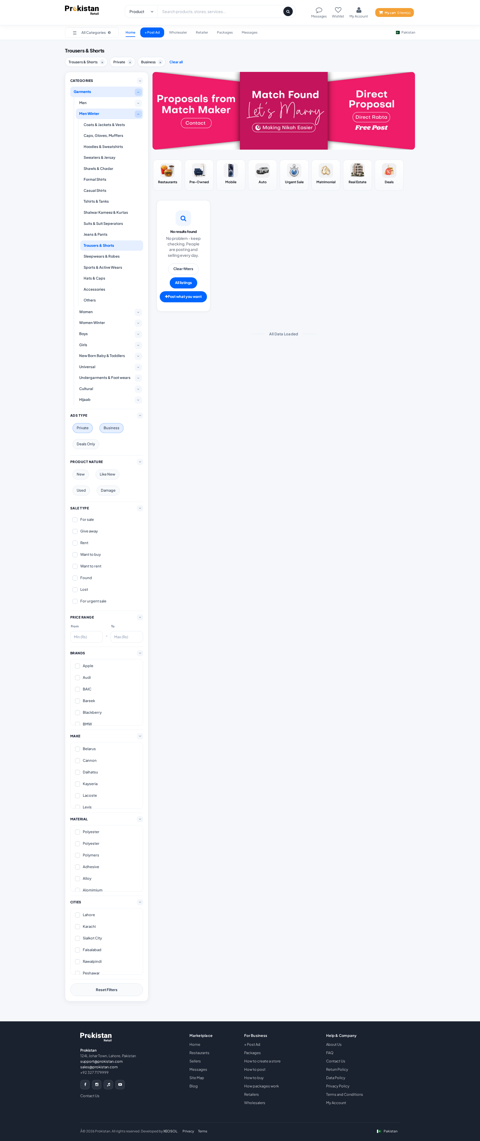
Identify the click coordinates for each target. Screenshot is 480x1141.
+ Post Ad (152, 32)
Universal (87, 367)
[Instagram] (96, 1084)
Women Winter (92, 322)
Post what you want (185, 296)
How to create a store (262, 1061)
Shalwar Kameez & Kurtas (106, 212)
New (81, 474)
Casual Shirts (95, 190)
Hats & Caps (94, 278)
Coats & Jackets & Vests (104, 124)
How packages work (261, 1086)
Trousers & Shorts (99, 245)
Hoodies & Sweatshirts (103, 146)
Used (81, 490)
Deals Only (86, 444)
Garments (82, 91)
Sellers (195, 1061)
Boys (83, 333)
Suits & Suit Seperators (103, 223)
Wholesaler (178, 32)
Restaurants (199, 1052)
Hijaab (85, 399)
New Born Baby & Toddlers (102, 355)
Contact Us (89, 1096)
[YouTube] (120, 1084)
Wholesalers (254, 1102)
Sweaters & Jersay (99, 157)
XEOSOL (170, 1131)
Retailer (202, 32)
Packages (225, 32)
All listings (183, 282)
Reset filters (107, 989)
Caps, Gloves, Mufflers (103, 135)
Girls (83, 345)
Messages (250, 32)
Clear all (176, 62)
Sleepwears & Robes (102, 256)
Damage (108, 490)
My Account (336, 1102)
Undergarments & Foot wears (105, 377)
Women (86, 312)
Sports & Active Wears (103, 267)
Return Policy (337, 1069)
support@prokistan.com (101, 1061)
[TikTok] (108, 1084)
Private (83, 428)
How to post (255, 1069)
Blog (193, 1086)
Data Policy (335, 1077)
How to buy (254, 1077)
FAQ (329, 1052)
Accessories (94, 289)
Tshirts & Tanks (96, 201)
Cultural (86, 388)
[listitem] (167, 175)
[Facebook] (85, 1084)
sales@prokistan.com (99, 1067)
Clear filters (183, 269)
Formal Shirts (95, 179)
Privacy (188, 1131)
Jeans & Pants (96, 234)
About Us (334, 1044)
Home (130, 32)
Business (111, 428)
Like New (107, 474)
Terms (202, 1131)
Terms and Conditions (344, 1094)
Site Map (196, 1077)
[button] (92, 32)
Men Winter (89, 113)
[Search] (288, 11)
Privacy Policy (337, 1086)
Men (83, 102)
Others (90, 300)
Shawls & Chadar (98, 168)
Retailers (251, 1094)
